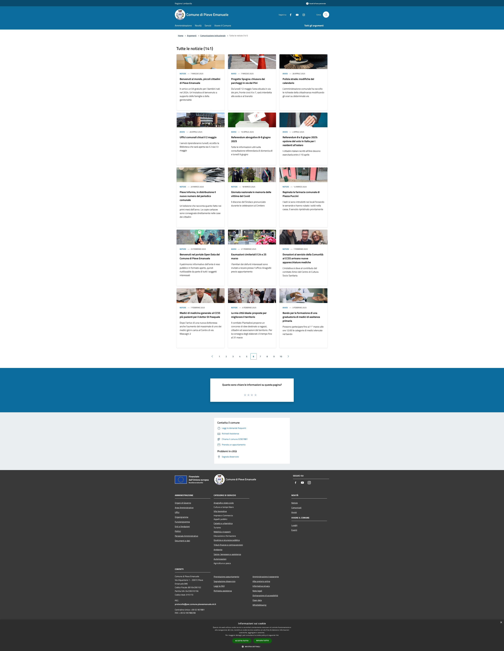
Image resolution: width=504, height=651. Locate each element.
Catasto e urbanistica (223, 523)
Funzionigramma (182, 521)
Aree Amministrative (184, 507)
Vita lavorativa (220, 511)
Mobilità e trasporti (222, 531)
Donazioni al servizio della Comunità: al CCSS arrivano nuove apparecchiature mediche (303, 258)
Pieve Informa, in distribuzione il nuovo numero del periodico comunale (198, 196)
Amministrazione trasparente (266, 576)
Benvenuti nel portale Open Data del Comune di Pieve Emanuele (200, 256)
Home (180, 35)
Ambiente (218, 549)
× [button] (501, 622)
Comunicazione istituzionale (212, 35)
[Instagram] (302, 14)
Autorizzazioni (220, 559)
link (277, 635)
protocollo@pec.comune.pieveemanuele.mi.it (195, 604)
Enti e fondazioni (182, 526)
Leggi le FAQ (219, 586)
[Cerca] (326, 14)
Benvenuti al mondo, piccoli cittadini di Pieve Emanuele (200, 81)
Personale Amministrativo (186, 535)
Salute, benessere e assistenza (227, 554)
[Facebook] (289, 14)
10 (281, 356)
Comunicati (296, 507)
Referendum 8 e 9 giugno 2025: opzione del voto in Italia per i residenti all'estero (300, 141)
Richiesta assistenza (223, 590)
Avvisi (233, 73)
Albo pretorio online (261, 581)
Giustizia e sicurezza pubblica (227, 540)
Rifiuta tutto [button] (262, 640)
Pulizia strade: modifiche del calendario (298, 81)
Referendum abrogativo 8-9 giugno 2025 (251, 139)
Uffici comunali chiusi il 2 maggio (198, 137)
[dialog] (252, 635)
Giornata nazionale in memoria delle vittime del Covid (251, 194)
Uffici (177, 512)
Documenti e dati (182, 540)
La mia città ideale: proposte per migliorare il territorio (249, 315)
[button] (252, 646)
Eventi (294, 530)
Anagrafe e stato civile (224, 502)
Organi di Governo (183, 502)
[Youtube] (296, 14)
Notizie (183, 73)
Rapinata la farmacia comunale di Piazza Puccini (301, 194)
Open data (257, 600)
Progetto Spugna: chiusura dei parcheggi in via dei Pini (248, 81)
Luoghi (294, 525)
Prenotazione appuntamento (226, 576)
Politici (178, 531)
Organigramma (181, 517)
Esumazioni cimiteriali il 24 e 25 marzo (248, 256)
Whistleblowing (259, 605)
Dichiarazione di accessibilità (265, 595)
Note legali (257, 590)
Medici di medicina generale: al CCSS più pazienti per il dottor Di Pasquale (200, 315)
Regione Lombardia (183, 3)
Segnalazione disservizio (224, 581)
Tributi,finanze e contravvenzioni (228, 544)
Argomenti (191, 35)
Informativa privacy (261, 586)
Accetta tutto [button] (241, 641)
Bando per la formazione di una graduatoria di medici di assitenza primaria (301, 317)
